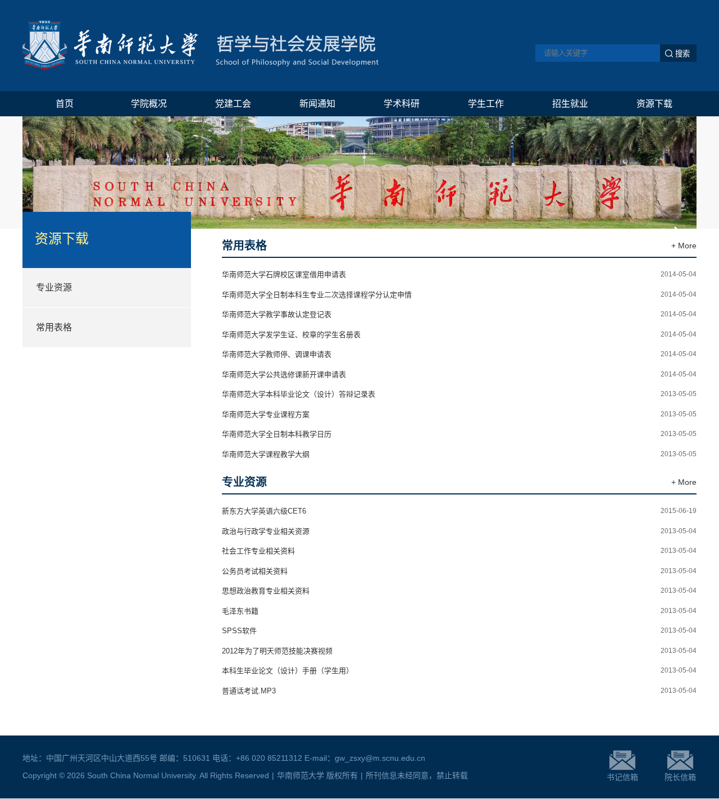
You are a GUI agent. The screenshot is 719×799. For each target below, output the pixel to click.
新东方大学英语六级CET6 (264, 511)
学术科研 (402, 103)
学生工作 (486, 103)
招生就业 (570, 103)
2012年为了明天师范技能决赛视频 (277, 651)
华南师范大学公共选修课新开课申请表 (284, 374)
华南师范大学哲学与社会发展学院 (200, 45)
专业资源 (54, 287)
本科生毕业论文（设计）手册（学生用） (287, 670)
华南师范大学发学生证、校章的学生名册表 (291, 334)
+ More (684, 245)
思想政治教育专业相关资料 (266, 591)
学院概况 (149, 103)
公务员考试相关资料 (255, 571)
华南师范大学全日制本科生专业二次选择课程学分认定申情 (317, 294)
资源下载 (654, 103)
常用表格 (54, 327)
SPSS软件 (239, 631)
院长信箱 (680, 777)
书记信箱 (622, 777)
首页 (65, 103)
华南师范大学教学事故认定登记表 (276, 314)
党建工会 (233, 103)
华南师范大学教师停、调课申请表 (276, 354)
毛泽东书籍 (240, 611)
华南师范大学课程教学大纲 (266, 454)
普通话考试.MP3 (249, 691)
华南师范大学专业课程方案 (266, 414)
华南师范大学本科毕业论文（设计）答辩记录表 (298, 394)
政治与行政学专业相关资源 (266, 531)
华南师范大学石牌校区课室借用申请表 (284, 274)
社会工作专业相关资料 (258, 551)
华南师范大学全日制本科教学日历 (276, 434)
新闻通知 (317, 103)
